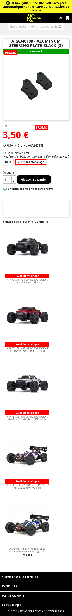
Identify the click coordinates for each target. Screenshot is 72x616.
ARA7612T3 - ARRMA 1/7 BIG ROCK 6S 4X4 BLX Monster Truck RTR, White (27, 417)
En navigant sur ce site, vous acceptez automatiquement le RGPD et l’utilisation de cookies (36, 6)
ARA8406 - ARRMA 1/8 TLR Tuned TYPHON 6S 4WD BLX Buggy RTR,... (27, 550)
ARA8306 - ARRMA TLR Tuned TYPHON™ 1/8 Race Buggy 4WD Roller (27, 486)
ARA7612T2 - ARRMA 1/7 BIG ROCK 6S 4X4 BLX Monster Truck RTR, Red (27, 349)
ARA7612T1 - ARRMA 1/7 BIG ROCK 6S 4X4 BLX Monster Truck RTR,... (27, 281)
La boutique (12, 605)
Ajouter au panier (34, 179)
